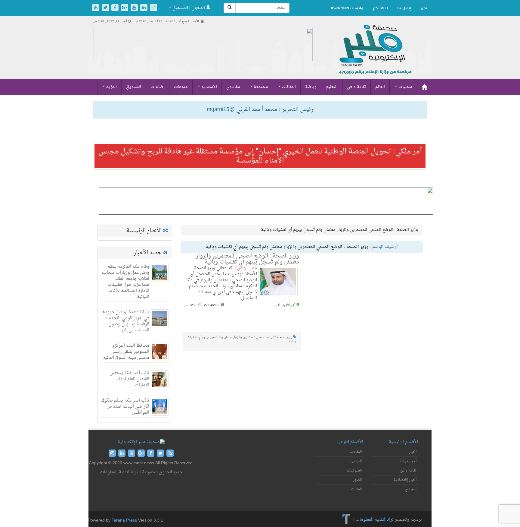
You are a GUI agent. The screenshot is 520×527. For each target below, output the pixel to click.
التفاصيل (249, 298)
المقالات (288, 87)
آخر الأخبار (288, 305)
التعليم (332, 87)
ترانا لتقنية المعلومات (375, 520)
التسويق (133, 87)
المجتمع (410, 489)
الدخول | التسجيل (188, 8)
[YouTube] (135, 8)
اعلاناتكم (380, 8)
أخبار (277, 305)
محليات (404, 87)
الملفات (356, 489)
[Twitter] (106, 8)
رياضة (310, 87)
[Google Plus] (125, 8)
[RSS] (96, 8)
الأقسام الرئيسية (403, 442)
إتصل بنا (404, 8)
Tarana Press (124, 520)
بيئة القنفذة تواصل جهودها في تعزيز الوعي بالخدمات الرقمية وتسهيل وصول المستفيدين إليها (125, 321)
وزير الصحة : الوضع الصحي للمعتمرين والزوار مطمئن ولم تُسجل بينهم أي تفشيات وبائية (247, 259)
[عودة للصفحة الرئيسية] (374, 56)
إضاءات (157, 87)
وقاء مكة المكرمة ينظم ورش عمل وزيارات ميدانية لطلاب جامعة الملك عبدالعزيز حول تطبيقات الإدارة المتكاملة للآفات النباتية (125, 282)
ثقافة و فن (356, 87)
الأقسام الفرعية (349, 442)
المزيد (111, 87)
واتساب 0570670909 (347, 8)
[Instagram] (153, 8)
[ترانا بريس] (346, 520)
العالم (380, 87)
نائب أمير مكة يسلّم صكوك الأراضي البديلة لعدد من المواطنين (125, 406)
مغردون (233, 87)
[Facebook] (115, 8)
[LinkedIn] (144, 8)
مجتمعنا (260, 87)
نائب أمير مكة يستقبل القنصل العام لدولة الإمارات (129, 379)
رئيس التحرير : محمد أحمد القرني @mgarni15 (260, 109)
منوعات (181, 87)
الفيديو (356, 461)
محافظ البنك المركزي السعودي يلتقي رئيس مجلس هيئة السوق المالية (126, 352)
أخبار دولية (408, 461)
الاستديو (208, 87)
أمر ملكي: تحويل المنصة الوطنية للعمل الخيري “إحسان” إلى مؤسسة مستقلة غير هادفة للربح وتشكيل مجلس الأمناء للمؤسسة (260, 156)
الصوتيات (354, 470)
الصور (357, 480)
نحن (424, 8)
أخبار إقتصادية (405, 480)
